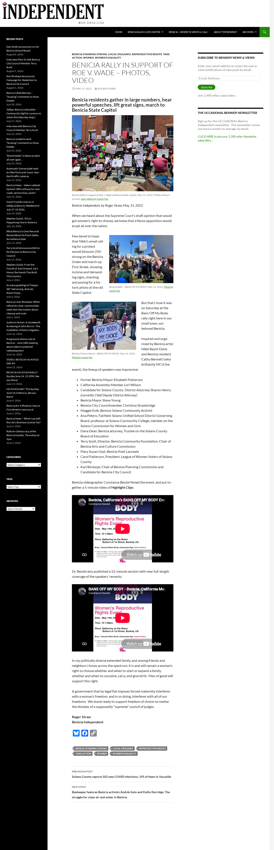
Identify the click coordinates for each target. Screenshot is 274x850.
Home (118, 32)
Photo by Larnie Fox (82, 357)
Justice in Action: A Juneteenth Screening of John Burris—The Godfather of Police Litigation (23, 326)
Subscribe (206, 87)
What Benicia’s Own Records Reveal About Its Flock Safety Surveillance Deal (22, 235)
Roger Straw (107, 88)
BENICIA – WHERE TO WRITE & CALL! (188, 32)
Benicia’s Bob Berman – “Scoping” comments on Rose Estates (22, 96)
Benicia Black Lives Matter (144, 32)
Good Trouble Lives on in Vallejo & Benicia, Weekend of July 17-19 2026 (22, 205)
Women (88, 57)
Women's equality (108, 57)
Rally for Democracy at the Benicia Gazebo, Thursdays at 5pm (22, 435)
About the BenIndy (225, 32)
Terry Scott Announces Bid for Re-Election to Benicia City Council (23, 251)
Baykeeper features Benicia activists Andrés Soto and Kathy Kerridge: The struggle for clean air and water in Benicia (121, 792)
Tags (9, 479)
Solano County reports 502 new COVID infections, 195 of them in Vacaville (121, 774)
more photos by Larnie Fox (94, 198)
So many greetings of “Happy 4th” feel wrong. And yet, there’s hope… (22, 289)
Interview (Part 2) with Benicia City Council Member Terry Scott (23, 63)
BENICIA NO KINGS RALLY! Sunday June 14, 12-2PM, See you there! (22, 376)
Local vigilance (119, 54)
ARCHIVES (248, 32)
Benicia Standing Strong (89, 54)
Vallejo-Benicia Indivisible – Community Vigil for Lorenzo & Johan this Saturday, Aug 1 (23, 113)
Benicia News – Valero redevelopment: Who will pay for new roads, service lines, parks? (23, 189)
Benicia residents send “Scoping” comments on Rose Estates (22, 142)
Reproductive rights (147, 54)
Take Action (83, 753)
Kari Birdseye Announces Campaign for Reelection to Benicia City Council (21, 80)
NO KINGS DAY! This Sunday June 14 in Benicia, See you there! (22, 392)
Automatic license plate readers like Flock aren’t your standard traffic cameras (23, 172)
